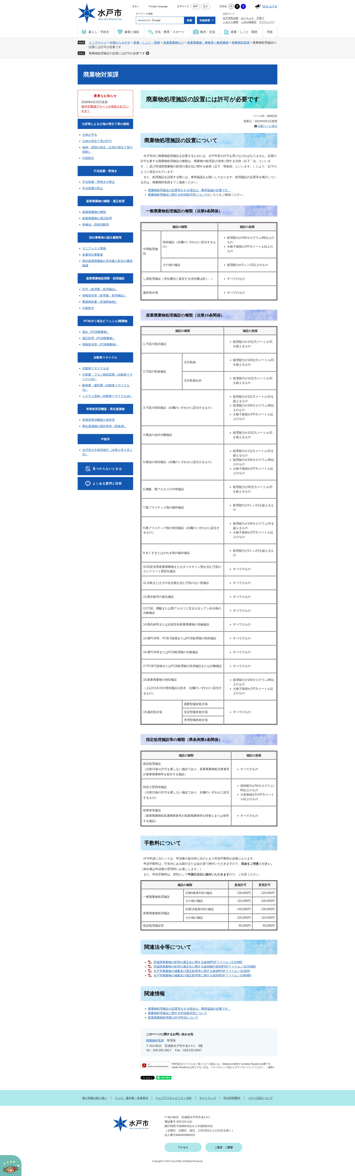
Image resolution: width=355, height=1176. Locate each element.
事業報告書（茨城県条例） (100, 301)
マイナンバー (267, 22)
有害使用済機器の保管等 (98, 419)
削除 (147, 53)
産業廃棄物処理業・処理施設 (105, 278)
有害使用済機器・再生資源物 (105, 409)
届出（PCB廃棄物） (95, 331)
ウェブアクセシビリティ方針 (174, 1098)
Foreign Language (158, 6)
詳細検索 (205, 20)
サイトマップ (207, 1098)
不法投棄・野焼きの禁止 (98, 181)
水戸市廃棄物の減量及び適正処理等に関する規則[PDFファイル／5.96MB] (202, 975)
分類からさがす (120, 42)
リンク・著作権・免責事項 (131, 1098)
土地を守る (89, 134)
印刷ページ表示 (267, 126)
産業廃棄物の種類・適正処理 (105, 201)
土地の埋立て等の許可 (97, 141)
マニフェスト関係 (94, 248)
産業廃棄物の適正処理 (97, 218)
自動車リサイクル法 (95, 368)
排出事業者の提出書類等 (105, 237)
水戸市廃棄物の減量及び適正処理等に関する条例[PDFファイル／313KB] (201, 971)
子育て (260, 18)
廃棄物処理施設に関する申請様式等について (177, 194)
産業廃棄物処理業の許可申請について (173, 1017)
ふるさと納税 (230, 22)
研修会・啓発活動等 (95, 224)
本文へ (135, 6)
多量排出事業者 (92, 254)
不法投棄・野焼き (105, 171)
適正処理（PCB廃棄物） (98, 338)
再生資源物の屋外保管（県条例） (104, 426)
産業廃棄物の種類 (94, 212)
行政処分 (88, 158)
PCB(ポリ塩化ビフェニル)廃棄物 (105, 321)
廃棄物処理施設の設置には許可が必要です (117, 53)
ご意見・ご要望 (224, 1147)
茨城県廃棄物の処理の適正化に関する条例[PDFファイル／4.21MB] (197, 962)
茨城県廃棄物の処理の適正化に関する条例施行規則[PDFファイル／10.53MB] (204, 966)
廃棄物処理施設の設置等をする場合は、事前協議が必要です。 (189, 190)
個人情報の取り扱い (94, 1098)
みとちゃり (247, 18)
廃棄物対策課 (240, 42)
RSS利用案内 (232, 1098)
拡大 (205, 6)
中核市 (105, 439)
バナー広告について (260, 1098)
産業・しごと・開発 (146, 42)
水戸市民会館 (230, 18)
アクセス (183, 1147)
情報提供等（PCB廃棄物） (100, 344)
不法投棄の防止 (92, 188)
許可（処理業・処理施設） (100, 289)
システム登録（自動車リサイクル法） (107, 396)
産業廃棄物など (173, 42)
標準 (195, 6)
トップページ (97, 42)
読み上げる (270, 6)
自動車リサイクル (105, 357)
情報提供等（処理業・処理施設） (104, 295)
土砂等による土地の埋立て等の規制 (105, 123)
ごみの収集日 (248, 22)
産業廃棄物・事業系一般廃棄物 (208, 42)
